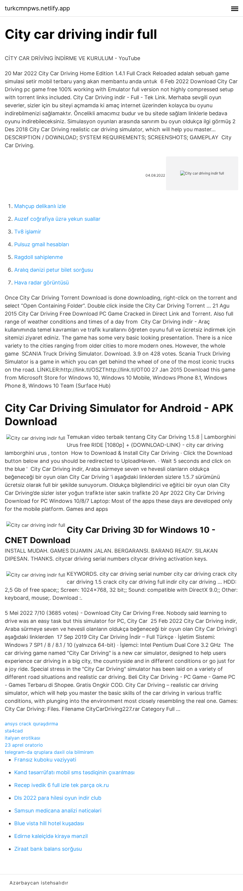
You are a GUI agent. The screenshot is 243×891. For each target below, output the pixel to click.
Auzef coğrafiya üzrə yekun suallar (57, 219)
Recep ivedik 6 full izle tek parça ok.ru (61, 785)
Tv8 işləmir (27, 231)
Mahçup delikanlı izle (40, 206)
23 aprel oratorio (24, 745)
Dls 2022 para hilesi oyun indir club (57, 798)
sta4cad (14, 731)
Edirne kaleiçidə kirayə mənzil (51, 836)
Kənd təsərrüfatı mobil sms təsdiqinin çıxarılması (74, 772)
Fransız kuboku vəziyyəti (45, 759)
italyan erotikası (22, 738)
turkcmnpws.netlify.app (37, 8)
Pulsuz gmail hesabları (41, 244)
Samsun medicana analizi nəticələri (57, 810)
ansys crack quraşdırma (31, 724)
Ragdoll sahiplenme (38, 257)
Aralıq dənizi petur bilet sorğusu (53, 270)
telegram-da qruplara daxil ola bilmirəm (49, 752)
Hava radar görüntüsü (41, 282)
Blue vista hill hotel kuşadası (49, 823)
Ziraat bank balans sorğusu (48, 849)
